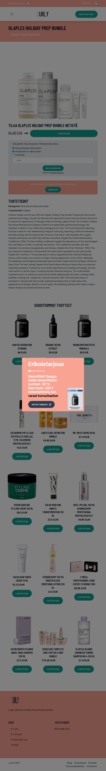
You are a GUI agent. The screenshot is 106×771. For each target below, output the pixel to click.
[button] (41, 404)
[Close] (23, 359)
